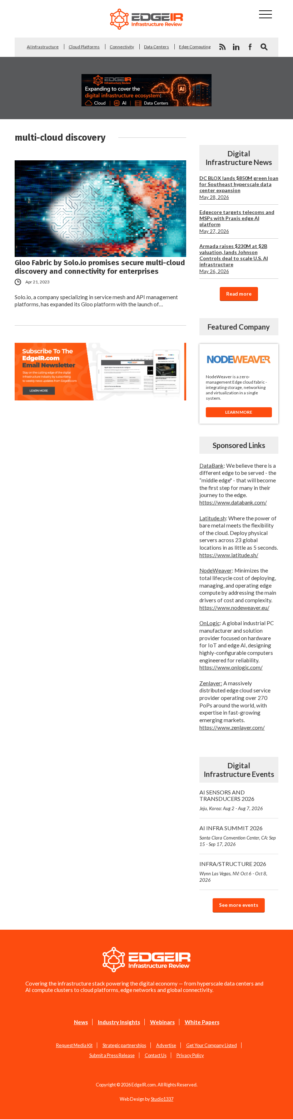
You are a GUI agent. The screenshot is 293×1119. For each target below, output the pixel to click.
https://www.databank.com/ (233, 502)
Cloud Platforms (84, 46)
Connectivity (122, 46)
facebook (250, 46)
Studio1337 (162, 1099)
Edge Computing (194, 46)
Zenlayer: (210, 683)
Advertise (166, 1045)
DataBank (211, 465)
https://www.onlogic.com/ (231, 667)
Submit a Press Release (112, 1055)
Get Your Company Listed (211, 1045)
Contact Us (156, 1055)
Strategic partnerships (124, 1045)
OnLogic (209, 623)
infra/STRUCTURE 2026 (233, 871)
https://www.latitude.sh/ (228, 555)
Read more (239, 294)
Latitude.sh (212, 518)
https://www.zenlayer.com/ (232, 727)
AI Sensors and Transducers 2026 (231, 800)
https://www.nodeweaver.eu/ (234, 607)
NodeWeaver (215, 570)
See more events (238, 905)
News (81, 1022)
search (264, 46)
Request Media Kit (74, 1045)
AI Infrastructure (43, 46)
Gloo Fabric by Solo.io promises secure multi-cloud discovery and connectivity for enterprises (100, 267)
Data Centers (156, 46)
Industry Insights (119, 1022)
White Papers (202, 1022)
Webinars (162, 1022)
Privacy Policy (190, 1055)
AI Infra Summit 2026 (237, 835)
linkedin (236, 46)
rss (222, 46)
